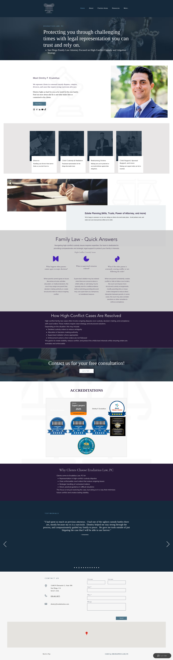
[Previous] (5, 544)
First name (90, 579)
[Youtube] (42, 109)
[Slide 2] (76, 567)
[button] (116, 8)
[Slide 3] (78, 567)
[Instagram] (34, 109)
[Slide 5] (83, 567)
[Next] (168, 544)
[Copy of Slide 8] (92, 567)
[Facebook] (37, 109)
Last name (110, 579)
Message (89, 601)
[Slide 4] (81, 567)
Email (88, 587)
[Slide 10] (98, 567)
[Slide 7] (87, 567)
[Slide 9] (96, 567)
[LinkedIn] (40, 109)
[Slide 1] (74, 567)
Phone (89, 594)
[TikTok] (45, 109)
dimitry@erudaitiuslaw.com (60, 604)
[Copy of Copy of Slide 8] (94, 567)
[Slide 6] (85, 567)
